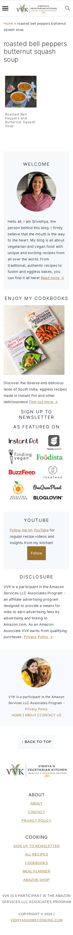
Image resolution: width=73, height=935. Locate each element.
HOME (17, 715)
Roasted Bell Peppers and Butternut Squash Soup (20, 120)
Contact (36, 812)
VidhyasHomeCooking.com (37, 920)
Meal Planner (36, 871)
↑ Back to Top (36, 742)
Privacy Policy (36, 709)
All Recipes (36, 854)
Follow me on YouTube (29, 530)
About (36, 803)
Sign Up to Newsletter (36, 846)
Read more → (52, 278)
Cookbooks (36, 863)
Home (8, 23)
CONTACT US (50, 715)
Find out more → (43, 402)
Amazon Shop (36, 880)
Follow (36, 553)
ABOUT (31, 715)
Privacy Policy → (38, 637)
